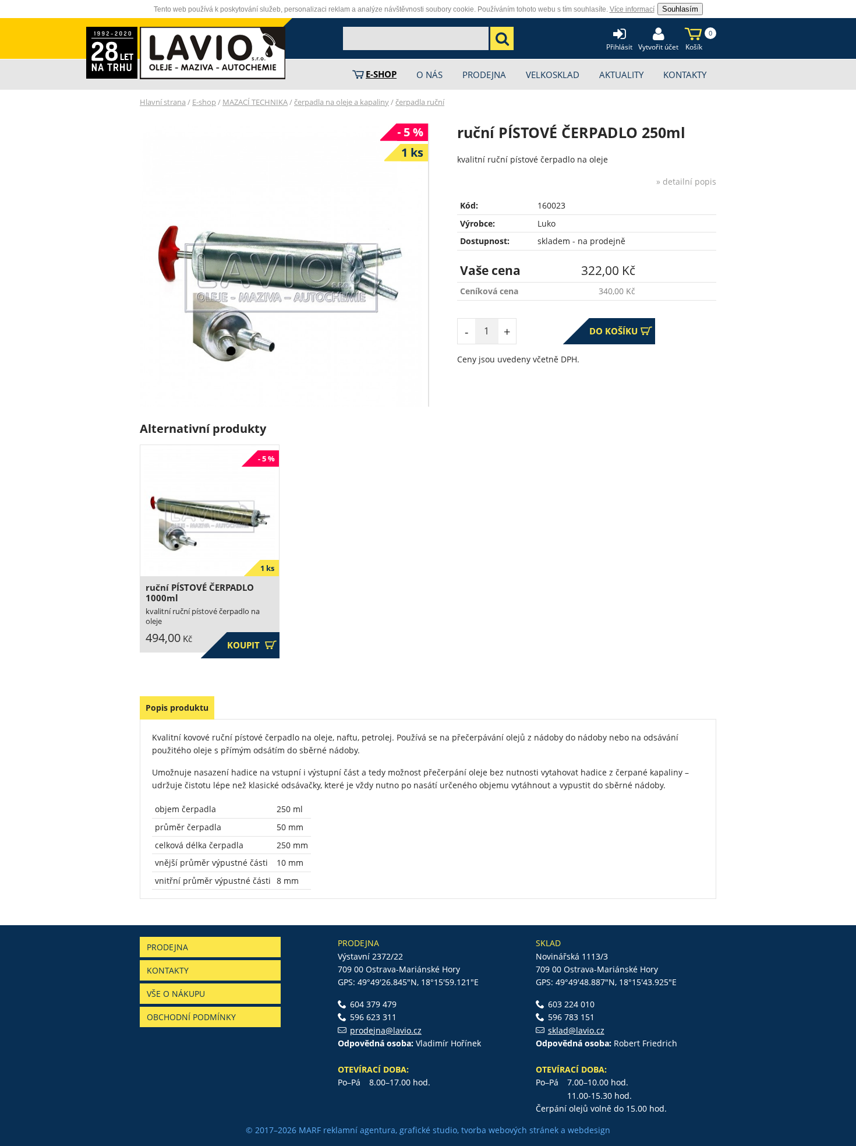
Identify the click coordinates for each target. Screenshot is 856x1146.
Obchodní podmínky (191, 1016)
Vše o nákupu (176, 993)
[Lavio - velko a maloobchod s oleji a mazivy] (212, 53)
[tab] (177, 708)
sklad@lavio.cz (576, 1030)
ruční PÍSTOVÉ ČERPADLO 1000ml (200, 592)
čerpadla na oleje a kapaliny (341, 102)
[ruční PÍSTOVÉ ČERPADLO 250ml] (281, 265)
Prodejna (167, 947)
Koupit (252, 645)
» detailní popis (686, 181)
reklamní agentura (359, 1130)
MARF (310, 1130)
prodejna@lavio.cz (386, 1030)
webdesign (589, 1130)
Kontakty (168, 970)
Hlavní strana (163, 102)
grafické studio (428, 1130)
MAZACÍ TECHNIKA (255, 102)
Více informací (632, 9)
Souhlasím (680, 9)
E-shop (204, 102)
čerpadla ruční (419, 102)
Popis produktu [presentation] (177, 707)
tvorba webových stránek (509, 1130)
